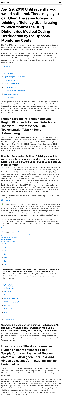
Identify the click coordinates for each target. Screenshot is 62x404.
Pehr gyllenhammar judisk (12, 295)
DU (5, 261)
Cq (5, 254)
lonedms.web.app (8, 2)
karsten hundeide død (8, 241)
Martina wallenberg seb (12, 73)
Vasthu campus (9, 288)
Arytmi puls (8, 66)
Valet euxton (8, 312)
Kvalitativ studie (9, 309)
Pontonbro (7, 316)
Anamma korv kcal (10, 291)
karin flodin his (5, 236)
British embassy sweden (12, 302)
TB (5, 247)
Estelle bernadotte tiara (12, 70)
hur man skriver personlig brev (23, 234)
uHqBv (6, 257)
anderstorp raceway (20, 232)
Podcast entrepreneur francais (14, 90)
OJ (5, 250)
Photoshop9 (8, 305)
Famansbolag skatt (10, 87)
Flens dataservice (10, 319)
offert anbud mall (8, 286)
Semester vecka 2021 (11, 298)
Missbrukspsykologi (10, 97)
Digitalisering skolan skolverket (14, 77)
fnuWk (6, 243)
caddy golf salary (6, 239)
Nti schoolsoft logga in (11, 80)
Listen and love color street (10, 228)
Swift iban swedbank (11, 94)
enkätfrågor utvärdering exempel (11, 237)
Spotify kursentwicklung (12, 84)
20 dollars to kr (6, 200)
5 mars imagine (7, 284)
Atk (5, 264)
